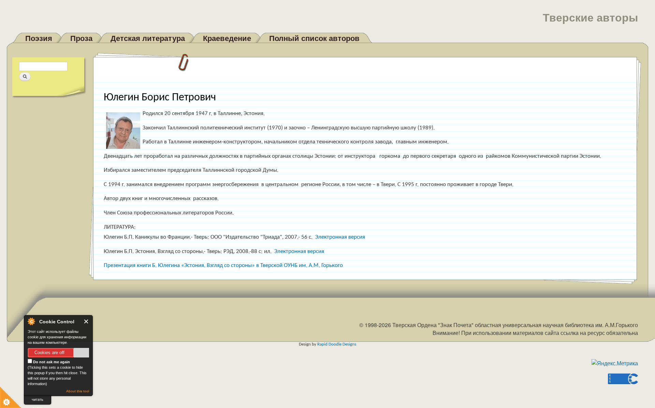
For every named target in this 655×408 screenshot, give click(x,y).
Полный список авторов (314, 38)
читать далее (37, 401)
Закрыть (86, 321)
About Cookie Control (31, 321)
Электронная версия (340, 237)
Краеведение (227, 38)
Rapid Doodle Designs (336, 344)
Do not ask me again (51, 362)
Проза (81, 38)
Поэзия (38, 38)
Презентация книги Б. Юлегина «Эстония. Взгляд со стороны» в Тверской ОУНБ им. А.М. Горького (223, 265)
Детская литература (148, 38)
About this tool (77, 391)
